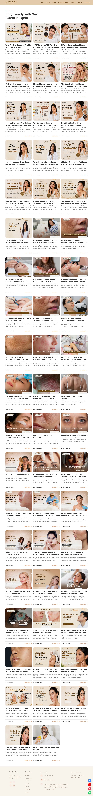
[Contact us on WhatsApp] (14, 785)
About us (27, 775)
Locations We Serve (83, 2)
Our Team (27, 789)
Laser (53, 2)
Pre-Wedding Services (63, 2)
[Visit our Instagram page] (10, 782)
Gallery (27, 786)
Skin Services (28, 778)
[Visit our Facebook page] (14, 782)
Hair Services (28, 781)
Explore (73, 2)
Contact (27, 792)
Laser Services (28, 784)
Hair (48, 2)
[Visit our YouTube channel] (10, 785)
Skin (42, 2)
